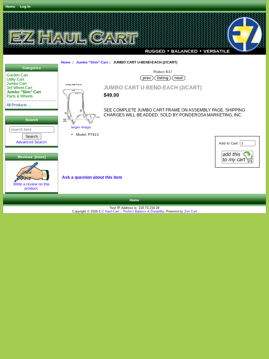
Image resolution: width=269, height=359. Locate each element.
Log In (25, 6)
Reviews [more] (32, 157)
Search (32, 120)
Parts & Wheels (20, 96)
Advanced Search (31, 142)
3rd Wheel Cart (19, 88)
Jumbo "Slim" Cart (92, 62)
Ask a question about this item (92, 177)
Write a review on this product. (31, 186)
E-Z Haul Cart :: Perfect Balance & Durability (131, 211)
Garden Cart (17, 75)
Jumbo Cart (17, 83)
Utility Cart (15, 79)
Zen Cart (190, 211)
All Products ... (19, 105)
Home (10, 6)
